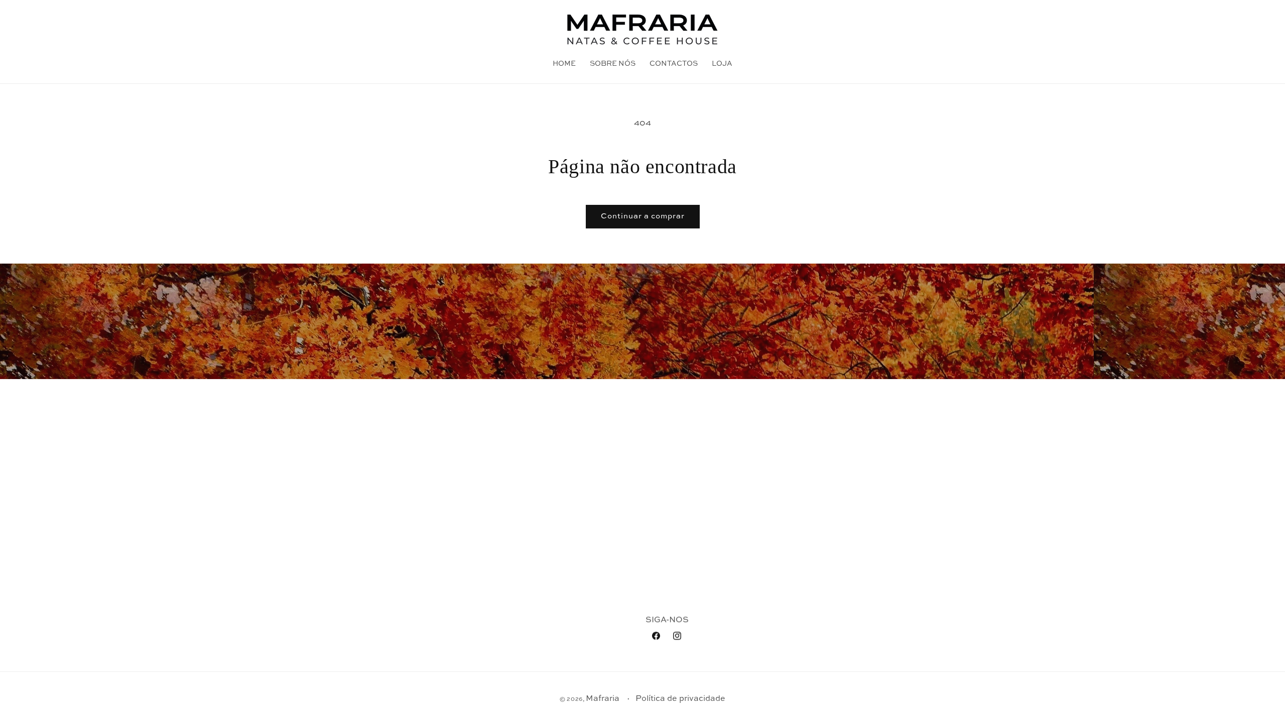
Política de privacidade (680, 699)
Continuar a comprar (643, 216)
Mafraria (602, 699)
